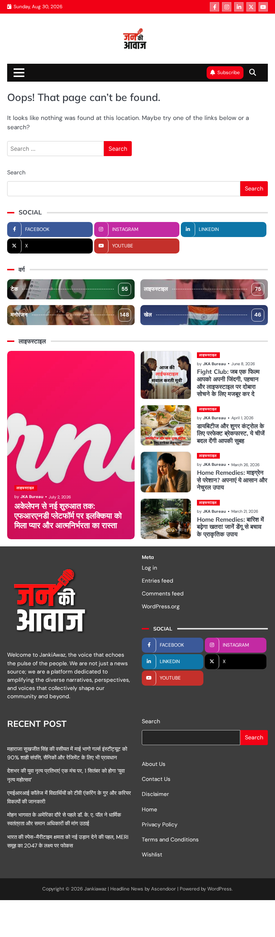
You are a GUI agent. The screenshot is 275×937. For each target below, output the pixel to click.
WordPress (219, 889)
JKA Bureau (31, 496)
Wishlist (152, 854)
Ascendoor (163, 889)
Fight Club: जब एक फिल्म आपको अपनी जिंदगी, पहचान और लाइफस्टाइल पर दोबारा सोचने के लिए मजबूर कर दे (228, 382)
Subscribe (228, 72)
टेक (69, 289)
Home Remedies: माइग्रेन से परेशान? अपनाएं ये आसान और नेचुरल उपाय (232, 480)
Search (16, 172)
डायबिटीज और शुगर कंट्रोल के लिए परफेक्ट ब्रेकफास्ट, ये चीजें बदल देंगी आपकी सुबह (231, 433)
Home (149, 809)
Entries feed (157, 580)
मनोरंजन (70, 314)
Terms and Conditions (170, 839)
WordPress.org (161, 606)
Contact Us (156, 779)
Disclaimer (155, 794)
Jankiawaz (95, 889)
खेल (202, 314)
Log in (149, 567)
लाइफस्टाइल (202, 289)
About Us (153, 764)
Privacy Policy (160, 824)
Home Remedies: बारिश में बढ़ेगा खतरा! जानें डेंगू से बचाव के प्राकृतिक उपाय (230, 527)
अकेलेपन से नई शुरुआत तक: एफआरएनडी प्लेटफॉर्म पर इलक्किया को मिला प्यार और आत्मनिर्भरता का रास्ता (68, 515)
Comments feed (163, 593)
